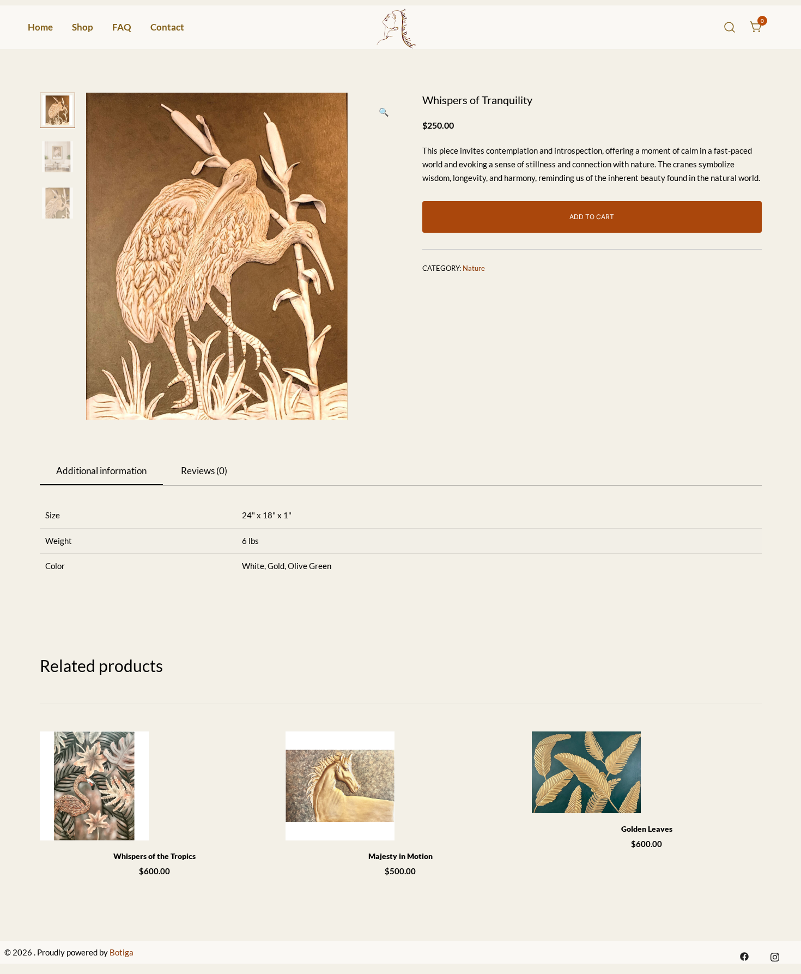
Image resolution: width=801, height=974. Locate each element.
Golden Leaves (646, 828)
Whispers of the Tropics (154, 856)
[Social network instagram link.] (774, 955)
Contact (167, 27)
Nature (474, 268)
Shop (82, 27)
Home (40, 27)
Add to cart (591, 217)
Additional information (101, 470)
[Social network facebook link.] (744, 955)
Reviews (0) (204, 470)
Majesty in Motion (400, 856)
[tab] (101, 471)
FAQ (121, 27)
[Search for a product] (729, 27)
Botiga (122, 952)
